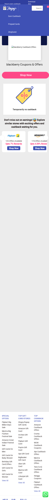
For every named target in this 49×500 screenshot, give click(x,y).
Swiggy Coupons (37, 477)
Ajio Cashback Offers (39, 452)
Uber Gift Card (21, 465)
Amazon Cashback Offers (38, 427)
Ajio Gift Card (23, 453)
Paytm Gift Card (22, 448)
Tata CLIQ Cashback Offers (38, 469)
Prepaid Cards (14, 24)
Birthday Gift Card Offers (7, 462)
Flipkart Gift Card (23, 442)
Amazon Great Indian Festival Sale (8, 442)
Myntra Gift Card (23, 471)
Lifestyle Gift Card (23, 477)
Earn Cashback (14, 16)
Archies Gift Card (23, 436)
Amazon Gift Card (23, 429)
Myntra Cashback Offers (38, 460)
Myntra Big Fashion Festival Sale (7, 434)
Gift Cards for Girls (7, 469)
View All (5, 480)
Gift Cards (12, 8)
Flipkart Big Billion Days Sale (6, 425)
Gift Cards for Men (7, 450)
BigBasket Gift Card (22, 458)
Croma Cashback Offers (38, 436)
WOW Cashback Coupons (38, 445)
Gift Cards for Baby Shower (7, 456)
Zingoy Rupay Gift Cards (23, 423)
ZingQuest (12, 32)
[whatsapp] (45, 494)
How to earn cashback (13, 4)
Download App (31, 2)
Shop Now (26, 75)
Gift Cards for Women (7, 475)
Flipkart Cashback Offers (38, 485)
